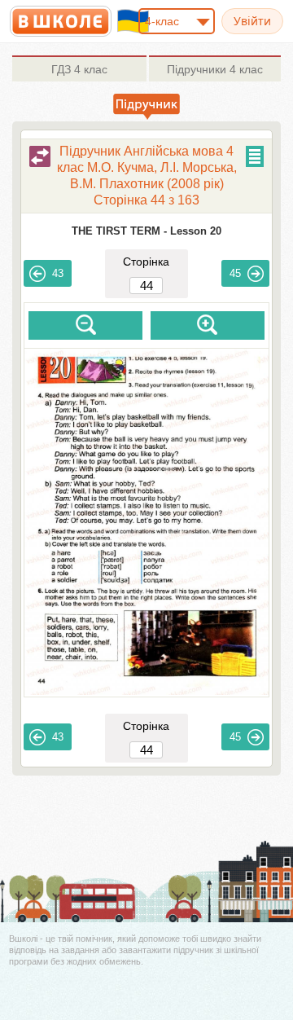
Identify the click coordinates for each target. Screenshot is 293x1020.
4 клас (79, 69)
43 (57, 273)
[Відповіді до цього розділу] (39, 156)
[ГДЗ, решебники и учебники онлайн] (61, 21)
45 (235, 273)
